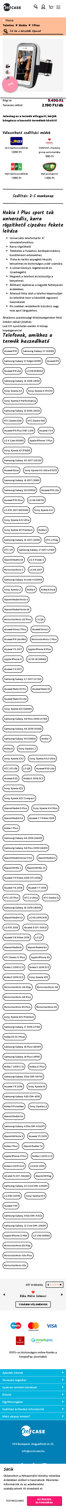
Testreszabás (15, 1501)
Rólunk (6, 1394)
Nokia (23, 25)
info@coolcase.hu (33, 1451)
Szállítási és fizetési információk (23, 1409)
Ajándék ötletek (12, 1373)
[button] (36, 7)
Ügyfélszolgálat (12, 1402)
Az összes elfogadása (44, 1500)
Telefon (8, 25)
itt (24, 1488)
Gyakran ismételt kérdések (19, 1387)
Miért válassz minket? (16, 1416)
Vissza (9, 20)
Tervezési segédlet (14, 1380)
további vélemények (33, 1308)
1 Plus (36, 25)
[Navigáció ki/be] (58, 7)
